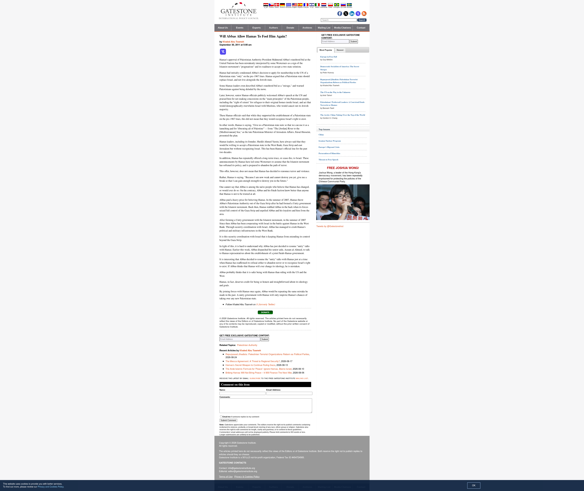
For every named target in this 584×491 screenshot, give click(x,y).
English (294, 7)
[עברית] (311, 6)
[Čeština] (271, 6)
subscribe (255, 378)
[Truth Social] (223, 54)
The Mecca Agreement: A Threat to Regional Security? (253, 361)
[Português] (336, 6)
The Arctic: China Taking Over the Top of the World (342, 114)
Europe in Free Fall (328, 56)
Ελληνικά (289, 7)
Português (337, 7)
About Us (223, 27)
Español (300, 7)
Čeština (271, 7)
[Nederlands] (323, 6)
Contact (361, 27)
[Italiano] (317, 6)
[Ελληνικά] (288, 6)
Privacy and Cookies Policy (50, 486)
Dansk (277, 7)
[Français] (306, 6)
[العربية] (265, 6)
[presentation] (326, 50)
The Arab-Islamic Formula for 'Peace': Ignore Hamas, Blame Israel (259, 368)
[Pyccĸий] (343, 6)
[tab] (325, 50)
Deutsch (282, 7)
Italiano (317, 7)
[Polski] (330, 6)
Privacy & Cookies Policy (247, 476)
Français (306, 7)
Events (239, 27)
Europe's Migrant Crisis (329, 147)
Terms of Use (226, 476)
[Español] (300, 6)
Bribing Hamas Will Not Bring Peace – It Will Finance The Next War (259, 372)
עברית (311, 7)
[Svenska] (349, 6)
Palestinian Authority (247, 345)
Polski (330, 7)
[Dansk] (276, 6)
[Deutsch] (282, 6)
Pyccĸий (343, 7)
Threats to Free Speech (328, 159)
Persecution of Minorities (329, 153)
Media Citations (342, 27)
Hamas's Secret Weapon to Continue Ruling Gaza (250, 364)
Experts (256, 27)
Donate (290, 27)
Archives (307, 27)
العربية (266, 7)
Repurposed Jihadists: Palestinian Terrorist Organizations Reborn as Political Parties (267, 354)
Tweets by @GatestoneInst (329, 226)
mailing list (302, 378)
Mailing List (324, 27)
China (321, 134)
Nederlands (323, 7)
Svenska (349, 7)
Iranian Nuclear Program (330, 140)
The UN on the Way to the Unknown (335, 92)
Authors (273, 27)
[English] (294, 6)
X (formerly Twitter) (265, 304)
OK (474, 485)
